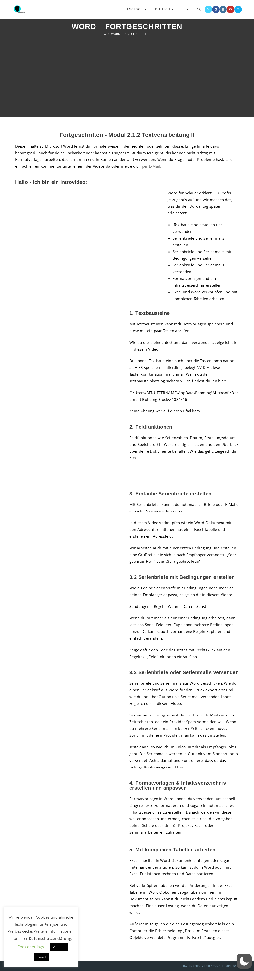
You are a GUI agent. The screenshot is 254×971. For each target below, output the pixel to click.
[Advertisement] (127, 77)
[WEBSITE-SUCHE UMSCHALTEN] (199, 9)
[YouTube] (230, 9)
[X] (208, 9)
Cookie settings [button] (30, 946)
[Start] (105, 34)
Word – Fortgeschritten (130, 34)
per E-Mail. (151, 166)
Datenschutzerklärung (202, 966)
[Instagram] (223, 9)
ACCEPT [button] (59, 947)
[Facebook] (216, 9)
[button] (244, 961)
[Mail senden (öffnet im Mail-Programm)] (238, 9)
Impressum (233, 966)
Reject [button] (41, 957)
